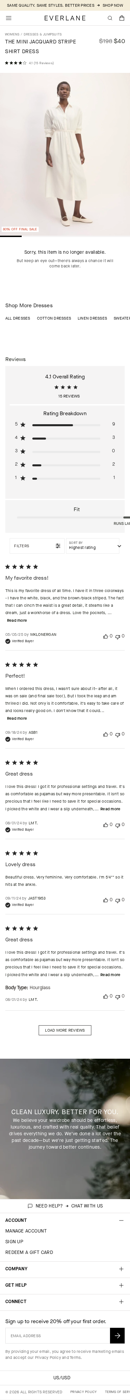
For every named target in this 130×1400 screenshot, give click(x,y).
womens (12, 34)
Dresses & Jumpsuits (43, 34)
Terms (75, 1357)
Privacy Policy (48, 1357)
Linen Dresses (92, 318)
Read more (17, 620)
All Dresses (17, 318)
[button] (122, 18)
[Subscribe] (117, 1336)
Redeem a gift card (29, 1252)
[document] (65, 156)
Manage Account (26, 1231)
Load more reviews (65, 1030)
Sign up (14, 1242)
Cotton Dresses (54, 318)
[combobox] (92, 546)
